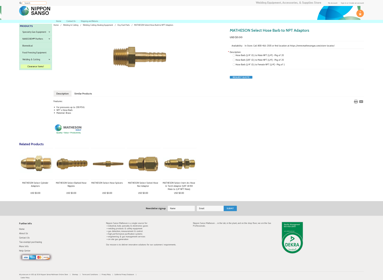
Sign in (343, 3)
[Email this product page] (361, 102)
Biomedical (27, 45)
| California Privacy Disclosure (122, 274)
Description (62, 93)
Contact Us (71, 21)
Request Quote (241, 77)
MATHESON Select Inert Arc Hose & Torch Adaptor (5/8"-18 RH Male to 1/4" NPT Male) (179, 186)
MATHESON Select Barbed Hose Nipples (71, 184)
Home (58, 21)
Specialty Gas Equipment (34, 31)
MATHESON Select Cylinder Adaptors (35, 184)
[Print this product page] (356, 102)
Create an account (356, 3)
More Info (24, 246)
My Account (332, 3)
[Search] (20, 2)
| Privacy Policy (104, 274)
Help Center (25, 250)
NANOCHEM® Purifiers (32, 38)
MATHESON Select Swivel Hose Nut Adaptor (143, 184)
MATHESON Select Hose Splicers (107, 182)
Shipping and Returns (89, 21)
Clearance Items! (35, 66)
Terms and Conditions (90, 274)
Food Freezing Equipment (34, 52)
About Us (23, 233)
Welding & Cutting (31, 59)
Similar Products (83, 93)
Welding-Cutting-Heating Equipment (98, 25)
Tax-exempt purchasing (30, 242)
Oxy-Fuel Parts (123, 25)
